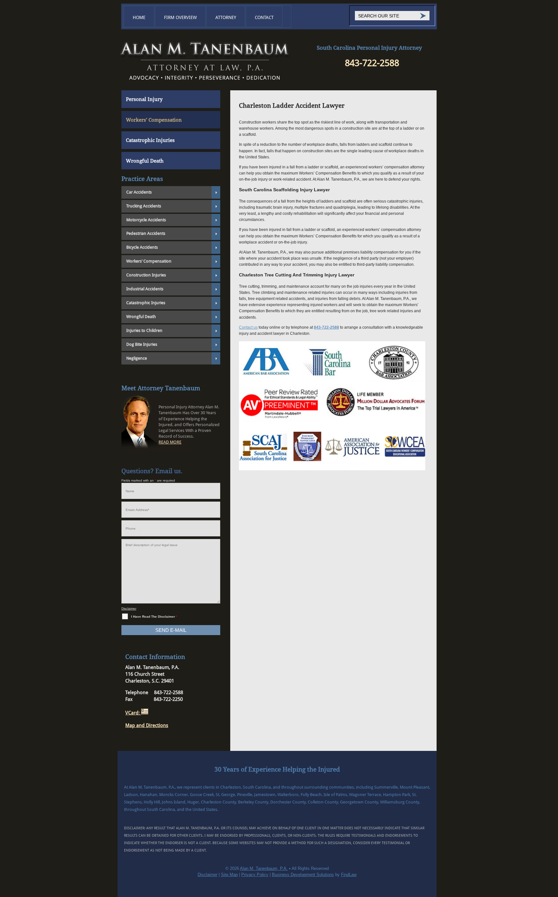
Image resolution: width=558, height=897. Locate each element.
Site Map (229, 874)
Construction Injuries (146, 275)
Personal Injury (144, 99)
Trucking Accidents (143, 206)
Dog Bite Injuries (141, 344)
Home (139, 17)
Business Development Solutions (303, 874)
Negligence (136, 358)
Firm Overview (180, 17)
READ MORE (170, 442)
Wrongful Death (145, 161)
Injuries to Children (144, 330)
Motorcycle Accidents (146, 219)
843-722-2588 (372, 63)
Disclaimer (128, 608)
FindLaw (348, 874)
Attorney (225, 17)
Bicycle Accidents (142, 247)
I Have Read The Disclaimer (154, 616)
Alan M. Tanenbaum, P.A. (264, 868)
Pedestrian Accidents (145, 233)
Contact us (248, 327)
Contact (264, 17)
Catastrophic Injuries (150, 140)
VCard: (133, 713)
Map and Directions (146, 725)
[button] (551, 850)
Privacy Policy (254, 874)
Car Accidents (139, 192)
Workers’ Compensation (154, 120)
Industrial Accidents (144, 288)
